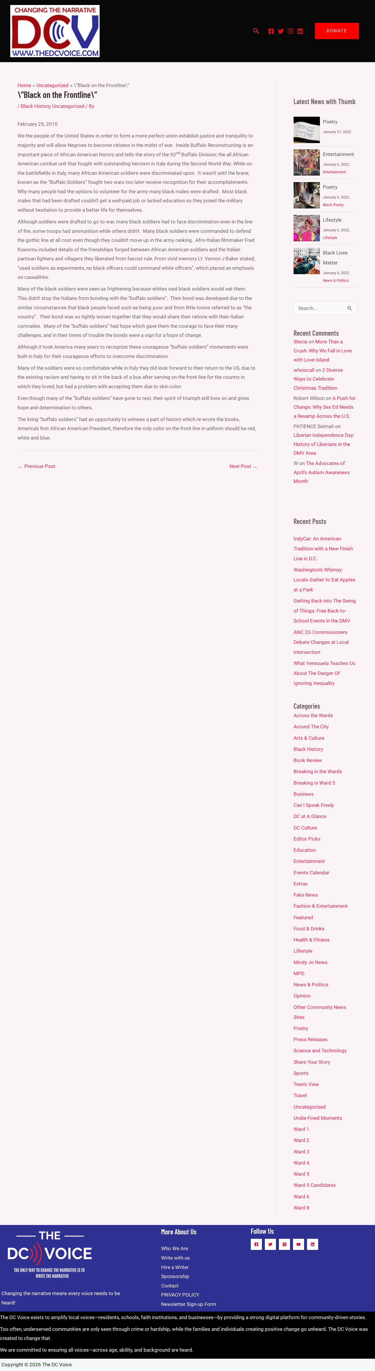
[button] (256, 31)
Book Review (308, 760)
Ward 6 (301, 1196)
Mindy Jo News (311, 962)
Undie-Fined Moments (318, 1118)
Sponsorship (175, 1276)
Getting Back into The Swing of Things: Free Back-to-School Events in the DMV (325, 611)
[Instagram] (290, 31)
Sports (301, 1073)
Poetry (330, 122)
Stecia (300, 342)
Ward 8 (301, 1208)
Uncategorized (68, 106)
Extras (301, 884)
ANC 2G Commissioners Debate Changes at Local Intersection (321, 642)
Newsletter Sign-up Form (188, 1304)
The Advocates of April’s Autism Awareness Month (322, 472)
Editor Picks (307, 839)
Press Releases (311, 1039)
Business (304, 794)
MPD (299, 973)
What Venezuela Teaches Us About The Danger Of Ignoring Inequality (324, 673)
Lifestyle (332, 220)
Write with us (175, 1258)
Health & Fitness (312, 940)
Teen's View (306, 1084)
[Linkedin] (300, 31)
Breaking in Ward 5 (314, 783)
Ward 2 (301, 1140)
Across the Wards (313, 715)
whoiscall (304, 370)
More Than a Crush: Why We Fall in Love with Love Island (323, 350)
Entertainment (338, 154)
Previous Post (36, 466)
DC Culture (305, 828)
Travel (300, 1095)
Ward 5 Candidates (315, 1185)
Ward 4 (301, 1163)
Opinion (302, 996)
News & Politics (336, 280)
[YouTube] (298, 1244)
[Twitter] (281, 31)
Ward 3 (301, 1152)
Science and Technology (320, 1050)
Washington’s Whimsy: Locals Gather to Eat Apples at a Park (324, 580)
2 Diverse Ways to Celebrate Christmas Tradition (318, 379)
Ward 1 (301, 1129)
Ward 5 (301, 1174)
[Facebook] (271, 31)
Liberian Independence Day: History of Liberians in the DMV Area (324, 444)
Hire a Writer (175, 1267)
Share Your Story (312, 1062)
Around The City (311, 726)
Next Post (243, 466)
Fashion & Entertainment (321, 906)
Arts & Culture (309, 738)
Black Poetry (333, 205)
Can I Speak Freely (314, 805)
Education (305, 850)
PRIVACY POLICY (180, 1295)
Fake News (306, 895)
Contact (170, 1286)
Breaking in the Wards (318, 771)
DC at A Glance (310, 816)
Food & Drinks (309, 928)
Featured (303, 917)
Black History (35, 106)
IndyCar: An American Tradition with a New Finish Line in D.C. (323, 548)
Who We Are (174, 1248)
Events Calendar (311, 872)
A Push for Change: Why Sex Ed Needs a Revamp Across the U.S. (325, 407)
